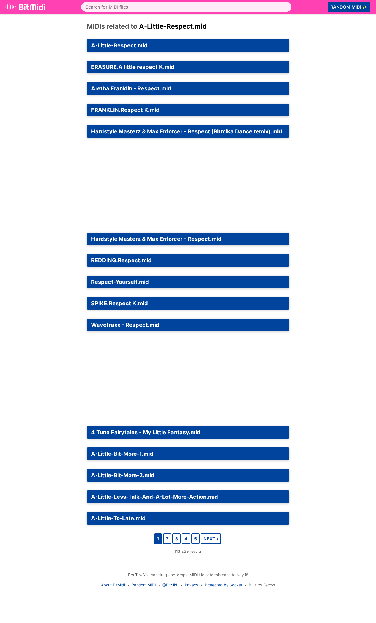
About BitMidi (113, 584)
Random (349, 7)
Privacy (191, 584)
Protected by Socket (223, 584)
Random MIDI (144, 584)
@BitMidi (170, 584)
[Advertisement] (188, 185)
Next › (210, 538)
